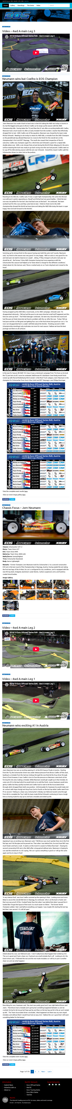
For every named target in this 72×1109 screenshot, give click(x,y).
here (26, 491)
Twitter (12, 499)
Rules (38, 5)
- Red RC (29, 1087)
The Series (30, 5)
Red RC (15, 1)
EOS (12, 1)
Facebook (6, 499)
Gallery (12, 5)
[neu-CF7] (44, 595)
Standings (21, 5)
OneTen (26, 1)
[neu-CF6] (28, 595)
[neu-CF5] (11, 595)
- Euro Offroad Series (33, 1085)
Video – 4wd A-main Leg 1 (18, 679)
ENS (22, 1)
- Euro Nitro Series (32, 1092)
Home (6, 5)
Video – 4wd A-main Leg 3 (18, 31)
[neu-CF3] (44, 584)
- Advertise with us (9, 1087)
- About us (6, 1090)
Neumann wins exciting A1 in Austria (25, 725)
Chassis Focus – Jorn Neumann (21, 507)
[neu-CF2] (28, 584)
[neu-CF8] (61, 595)
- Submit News (8, 1085)
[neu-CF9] (11, 605)
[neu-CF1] (11, 584)
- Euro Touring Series (33, 1090)
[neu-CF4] (61, 584)
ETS (19, 1)
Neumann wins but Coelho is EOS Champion (30, 78)
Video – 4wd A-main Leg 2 (18, 627)
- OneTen (29, 1095)
